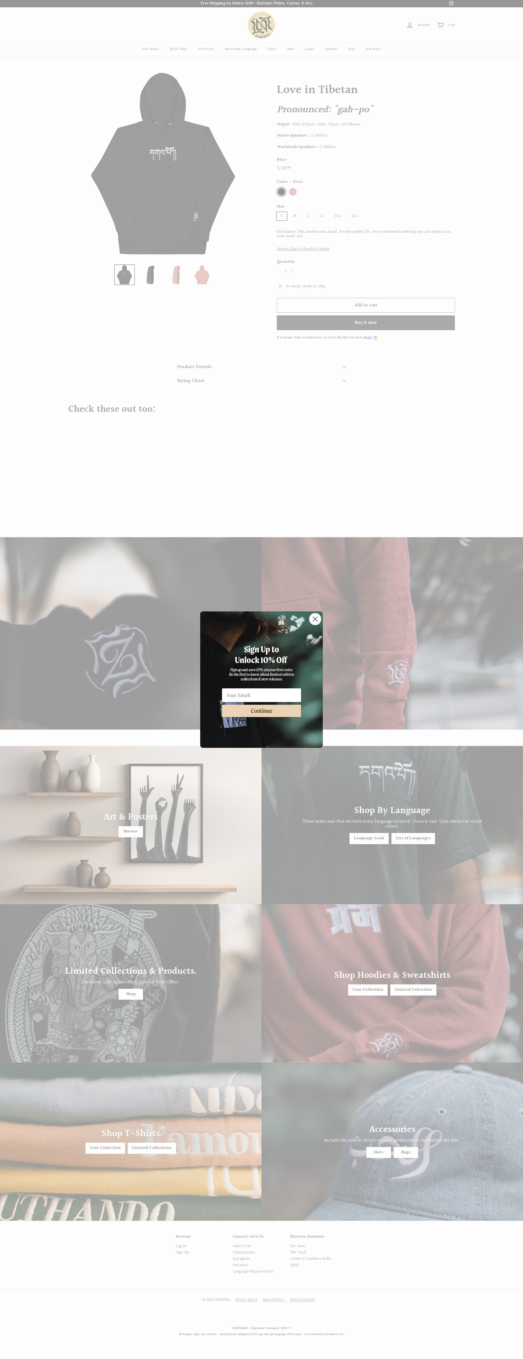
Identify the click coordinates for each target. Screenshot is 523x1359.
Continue (261, 710)
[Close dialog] (315, 619)
